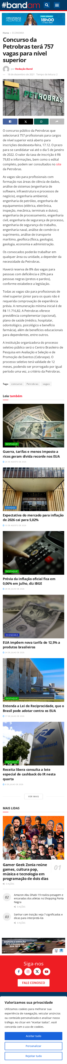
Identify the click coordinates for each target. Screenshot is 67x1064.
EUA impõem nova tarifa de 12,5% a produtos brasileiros (31, 644)
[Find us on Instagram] (28, 971)
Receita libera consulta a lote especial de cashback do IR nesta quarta (29, 774)
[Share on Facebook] (10, 121)
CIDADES (10, 507)
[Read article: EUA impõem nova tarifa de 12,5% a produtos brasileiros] (33, 616)
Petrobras (33, 383)
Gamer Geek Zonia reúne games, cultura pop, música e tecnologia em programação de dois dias (25, 871)
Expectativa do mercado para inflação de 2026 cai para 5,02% (33, 517)
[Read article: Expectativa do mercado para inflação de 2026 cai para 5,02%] (33, 489)
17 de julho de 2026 (14, 716)
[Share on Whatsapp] (41, 121)
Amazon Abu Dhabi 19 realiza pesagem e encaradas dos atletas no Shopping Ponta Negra (39, 898)
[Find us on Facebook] (18, 971)
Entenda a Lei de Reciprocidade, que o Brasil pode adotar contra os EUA (33, 708)
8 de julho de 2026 (13, 784)
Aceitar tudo (33, 1036)
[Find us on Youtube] (46, 971)
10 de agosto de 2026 (15, 525)
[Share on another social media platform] (57, 121)
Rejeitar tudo (33, 1056)
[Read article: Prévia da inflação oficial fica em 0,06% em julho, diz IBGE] (33, 553)
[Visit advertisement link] (33, 19)
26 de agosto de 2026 (15, 461)
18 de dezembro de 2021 (21, 74)
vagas (46, 383)
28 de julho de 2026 (14, 588)
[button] (47, 5)
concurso (16, 383)
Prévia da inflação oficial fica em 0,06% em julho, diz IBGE (29, 581)
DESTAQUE (12, 444)
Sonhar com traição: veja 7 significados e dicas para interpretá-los (38, 916)
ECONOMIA (18, 32)
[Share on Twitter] (25, 121)
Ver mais (33, 796)
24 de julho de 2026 (14, 652)
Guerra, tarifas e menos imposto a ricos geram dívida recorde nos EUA (31, 453)
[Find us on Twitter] (37, 971)
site (58, 164)
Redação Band (24, 68)
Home (6, 32)
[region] (33, 1030)
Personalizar (33, 1046)
